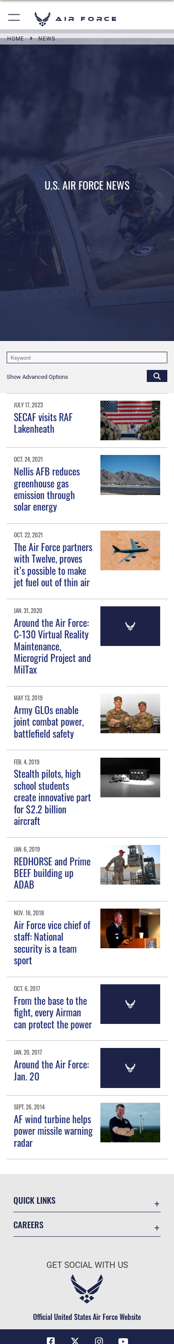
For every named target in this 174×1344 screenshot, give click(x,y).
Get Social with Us (87, 1265)
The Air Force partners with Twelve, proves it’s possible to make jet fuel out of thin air (53, 564)
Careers (28, 1224)
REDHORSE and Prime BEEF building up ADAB (52, 873)
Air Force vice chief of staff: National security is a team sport (52, 942)
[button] (14, 19)
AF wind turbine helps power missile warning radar (53, 1130)
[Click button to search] (157, 376)
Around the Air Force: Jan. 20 (51, 1070)
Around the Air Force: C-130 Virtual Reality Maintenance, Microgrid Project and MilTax (52, 646)
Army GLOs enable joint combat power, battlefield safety (49, 721)
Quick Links (34, 1200)
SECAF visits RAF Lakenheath (43, 422)
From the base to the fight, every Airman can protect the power (53, 1012)
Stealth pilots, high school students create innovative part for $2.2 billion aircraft (52, 797)
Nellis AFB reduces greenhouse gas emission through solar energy (47, 488)
